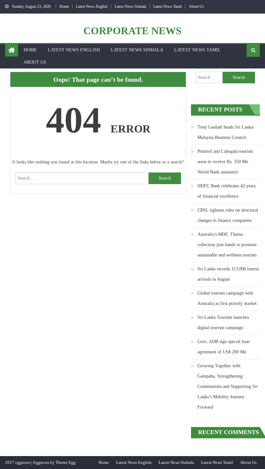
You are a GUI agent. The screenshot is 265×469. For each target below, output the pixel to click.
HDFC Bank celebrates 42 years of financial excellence (226, 191)
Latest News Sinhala (130, 6)
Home (64, 6)
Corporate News (132, 30)
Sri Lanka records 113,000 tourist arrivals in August (228, 274)
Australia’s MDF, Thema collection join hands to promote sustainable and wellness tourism (227, 244)
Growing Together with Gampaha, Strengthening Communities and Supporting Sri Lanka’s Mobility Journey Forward (227, 386)
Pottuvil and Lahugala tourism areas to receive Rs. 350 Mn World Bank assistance (225, 161)
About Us (196, 6)
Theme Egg (66, 462)
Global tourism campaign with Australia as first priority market (227, 298)
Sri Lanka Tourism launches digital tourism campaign (223, 322)
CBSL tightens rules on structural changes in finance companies (227, 215)
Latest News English (92, 6)
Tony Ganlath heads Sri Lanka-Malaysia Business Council (226, 132)
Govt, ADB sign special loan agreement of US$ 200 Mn (223, 346)
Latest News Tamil (167, 6)
